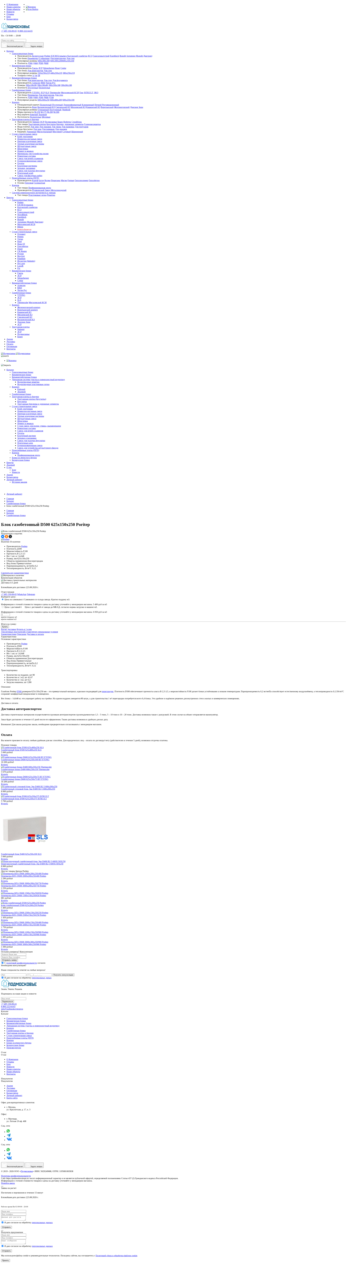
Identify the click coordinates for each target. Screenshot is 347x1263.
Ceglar (63, 68)
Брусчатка (51, 124)
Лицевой (42, 114)
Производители (14, 1048)
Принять (5, 1260)
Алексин (36, 83)
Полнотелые (44, 88)
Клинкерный (88, 105)
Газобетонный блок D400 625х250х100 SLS (21, 854)
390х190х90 (31, 85)
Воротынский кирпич (27, 310)
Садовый (66, 131)
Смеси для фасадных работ (29, 175)
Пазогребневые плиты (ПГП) (25, 178)
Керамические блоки (21, 66)
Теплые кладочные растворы (30, 144)
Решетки (51, 195)
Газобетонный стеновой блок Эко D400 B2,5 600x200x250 (28, 789)
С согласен (24, 963)
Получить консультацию (63, 975)
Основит (21, 234)
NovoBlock (22, 214)
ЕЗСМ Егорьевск (59, 56)
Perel (19, 241)
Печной (98, 105)
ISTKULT (88, 92)
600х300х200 (56, 61)
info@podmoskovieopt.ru (12, 1009)
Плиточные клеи (25, 443)
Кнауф (35, 180)
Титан (20, 239)
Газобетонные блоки (21, 90)
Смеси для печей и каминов (30, 158)
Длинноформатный (72, 105)
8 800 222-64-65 (25, 31)
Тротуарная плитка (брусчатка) (31, 399)
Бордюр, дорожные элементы (70, 124)
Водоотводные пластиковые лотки (33, 384)
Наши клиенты (13, 7)
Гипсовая (29, 183)
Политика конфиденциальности (16, 1176)
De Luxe (21, 263)
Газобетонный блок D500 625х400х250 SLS (21, 750)
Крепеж (15, 185)
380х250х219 (69, 73)
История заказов (19, 482)
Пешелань (55, 180)
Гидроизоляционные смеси (29, 161)
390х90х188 (66, 85)
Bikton (20, 227)
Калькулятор (12, 19)
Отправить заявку (9, 960)
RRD (43, 83)
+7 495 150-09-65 (9, 31)
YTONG (36, 92)
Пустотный (57, 105)
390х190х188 (54, 85)
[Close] (2, 1186)
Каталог (10, 370)
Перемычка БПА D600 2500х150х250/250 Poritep (23, 915)
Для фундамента (60, 80)
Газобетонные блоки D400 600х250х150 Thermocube (25, 769)
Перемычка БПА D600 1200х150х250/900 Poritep (23, 934)
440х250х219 (56, 73)
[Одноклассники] (6, 536)
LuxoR (20, 266)
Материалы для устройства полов (33, 153)
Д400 (35, 63)
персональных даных (42, 978)
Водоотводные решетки (28, 382)
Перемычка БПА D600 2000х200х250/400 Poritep (23, 876)
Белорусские (38, 56)
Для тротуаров (81, 127)
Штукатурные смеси (26, 146)
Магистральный (44, 131)
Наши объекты (13, 9)
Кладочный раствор (26, 436)
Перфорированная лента (39, 188)
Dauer (20, 249)
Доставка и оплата (35, 634)
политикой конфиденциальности (21, 963)
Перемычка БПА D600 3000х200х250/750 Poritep (23, 886)
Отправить (6, 1227)
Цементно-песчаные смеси (29, 139)
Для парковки (68, 127)
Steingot (35, 122)
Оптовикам (12, 1090)
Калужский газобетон (77, 56)
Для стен (70, 58)
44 (36, 75)
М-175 (43, 112)
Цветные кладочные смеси (29, 141)
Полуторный (55, 109)
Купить (5, 627)
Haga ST (21, 244)
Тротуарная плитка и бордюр (25, 119)
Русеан (20, 254)
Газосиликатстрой (101, 56)
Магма (64, 180)
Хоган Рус (50, 83)
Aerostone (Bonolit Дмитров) (139, 56)
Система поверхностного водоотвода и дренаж (34, 192)
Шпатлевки (22, 149)
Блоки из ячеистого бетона (24, 457)
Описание (21, 634)
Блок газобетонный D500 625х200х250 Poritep (22, 905)
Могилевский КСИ (70, 92)
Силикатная (39, 183)
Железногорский (122, 107)
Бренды (10, 462)
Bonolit (123, 56)
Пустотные (33, 88)
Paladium (21, 258)
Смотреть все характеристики (15, 573)
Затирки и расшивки (26, 438)
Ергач (41, 180)
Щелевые (46, 117)
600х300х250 (43, 100)
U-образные (44, 58)
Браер (60, 122)
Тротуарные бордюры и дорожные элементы (38, 404)
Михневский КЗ (78, 107)
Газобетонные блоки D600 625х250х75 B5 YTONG (24, 779)
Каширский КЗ (93, 107)
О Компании (12, 4)
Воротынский (107, 107)
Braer (57, 68)
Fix (18, 268)
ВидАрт (21, 256)
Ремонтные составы (26, 156)
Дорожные (31, 131)
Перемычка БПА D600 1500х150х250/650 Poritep (23, 895)
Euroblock (114, 56)
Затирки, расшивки (26, 168)
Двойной (66, 109)
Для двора (56, 127)
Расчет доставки (8, 629)
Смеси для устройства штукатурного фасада (37, 448)
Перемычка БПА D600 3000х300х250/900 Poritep (23, 944)
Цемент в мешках (25, 151)
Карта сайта (12, 1098)
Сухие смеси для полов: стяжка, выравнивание (39, 426)
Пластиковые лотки (37, 195)
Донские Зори (136, 107)
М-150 (37, 112)
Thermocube (55, 92)
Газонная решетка (92, 124)
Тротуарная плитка (37, 124)
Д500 (40, 63)
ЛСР (40, 68)
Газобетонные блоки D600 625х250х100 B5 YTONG (25, 760)
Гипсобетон (94, 180)
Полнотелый (46, 105)
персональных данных (42, 1222)
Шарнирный (77, 131)
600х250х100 (68, 61)
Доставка (11, 1088)
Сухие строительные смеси (24, 134)
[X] (10, 536)
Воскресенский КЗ (46, 107)
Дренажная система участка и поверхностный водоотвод (38, 379)
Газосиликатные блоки (22, 53)
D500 (19, 691)
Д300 (30, 63)
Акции (10, 475)
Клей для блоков (25, 136)
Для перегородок (58, 58)
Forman (71, 180)
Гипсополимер (81, 180)
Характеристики (8, 634)
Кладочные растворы (27, 166)
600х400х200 (56, 100)
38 (39, 75)
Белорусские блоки (21, 460)
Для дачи (34, 127)
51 (33, 75)
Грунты (20, 163)
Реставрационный (110, 105)
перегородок (107, 691)
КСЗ (90, 56)
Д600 (46, 63)
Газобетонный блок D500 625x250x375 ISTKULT (24, 799)
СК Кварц (22, 251)
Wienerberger (49, 68)
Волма (47, 180)
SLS (47, 92)
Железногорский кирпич (28, 307)
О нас (9, 467)
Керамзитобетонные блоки (24, 78)
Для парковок (48, 129)
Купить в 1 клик (24, 629)
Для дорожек (45, 127)
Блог (9, 16)
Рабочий (34, 114)
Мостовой (57, 131)
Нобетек (67, 122)
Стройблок (77, 122)
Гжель (35, 68)
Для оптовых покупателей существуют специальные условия (29, 632)
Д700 (51, 97)
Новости (11, 12)
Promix (20, 236)
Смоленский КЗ (62, 107)
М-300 (56, 112)
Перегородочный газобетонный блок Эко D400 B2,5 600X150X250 (32, 864)
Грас (81, 92)
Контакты (11, 1074)
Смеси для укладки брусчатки (31, 171)
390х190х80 (42, 85)
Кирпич (15, 102)
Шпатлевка (22, 421)
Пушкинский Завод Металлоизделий (49, 190)
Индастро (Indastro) (26, 261)
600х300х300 (44, 61)
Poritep (47, 56)
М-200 (50, 112)
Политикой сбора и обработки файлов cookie (116, 1255)
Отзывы (10, 14)
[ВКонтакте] (2, 536)
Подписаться (7, 1001)
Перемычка (33, 58)
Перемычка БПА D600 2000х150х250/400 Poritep (23, 925)
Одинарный (43, 109)
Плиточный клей (25, 173)
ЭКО (96, 92)
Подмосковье (51, 122)
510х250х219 (44, 73)
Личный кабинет (14, 479)
